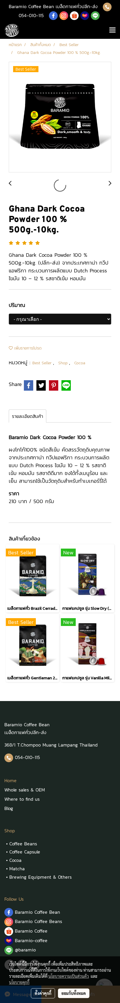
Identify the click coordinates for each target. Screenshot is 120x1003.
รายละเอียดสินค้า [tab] (27, 416)
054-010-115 (31, 15)
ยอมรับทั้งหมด (73, 993)
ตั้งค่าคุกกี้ (43, 993)
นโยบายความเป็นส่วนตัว (68, 976)
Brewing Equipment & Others (40, 876)
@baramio (24, 949)
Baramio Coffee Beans (38, 921)
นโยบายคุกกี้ (19, 982)
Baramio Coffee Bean (37, 912)
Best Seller (42, 363)
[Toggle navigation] (112, 30)
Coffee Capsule (24, 851)
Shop (63, 363)
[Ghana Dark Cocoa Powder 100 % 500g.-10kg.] (60, 117)
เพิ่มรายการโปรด (27, 348)
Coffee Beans (23, 843)
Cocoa (79, 363)
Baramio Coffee (32, 930)
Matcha (17, 868)
